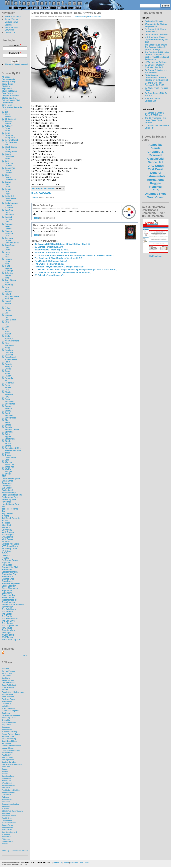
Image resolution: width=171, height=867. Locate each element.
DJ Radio (6, 373)
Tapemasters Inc (10, 600)
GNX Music (6, 676)
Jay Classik (7, 513)
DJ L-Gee (6, 308)
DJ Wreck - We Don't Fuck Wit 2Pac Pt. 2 (154, 66)
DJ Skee (6, 422)
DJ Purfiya (7, 366)
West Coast (155, 197)
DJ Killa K (6, 294)
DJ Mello (6, 336)
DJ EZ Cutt (7, 219)
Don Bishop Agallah (11, 478)
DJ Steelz (6, 441)
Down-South (6, 778)
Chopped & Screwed (155, 153)
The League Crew (10, 625)
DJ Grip (5, 247)
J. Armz (5, 516)
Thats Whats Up (43, 205)
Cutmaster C (8, 103)
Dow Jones (7, 483)
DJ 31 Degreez (9, 119)
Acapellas (155, 144)
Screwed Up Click (10, 567)
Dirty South (155, 165)
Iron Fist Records (10, 509)
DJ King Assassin (10, 296)
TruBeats (5, 797)
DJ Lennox (7, 315)
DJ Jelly (5, 278)
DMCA (87, 862)
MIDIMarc (6, 541)
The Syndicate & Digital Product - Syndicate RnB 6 (58, 258)
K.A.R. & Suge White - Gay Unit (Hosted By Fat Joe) (156, 39)
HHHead (5, 771)
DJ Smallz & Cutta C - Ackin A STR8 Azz (155, 114)
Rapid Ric (6, 562)
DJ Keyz (6, 289)
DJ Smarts (7, 427)
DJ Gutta (6, 250)
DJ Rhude (6, 392)
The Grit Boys (8, 621)
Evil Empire (7, 488)
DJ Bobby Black (9, 152)
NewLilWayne (7, 827)
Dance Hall (155, 162)
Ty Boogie (6, 632)
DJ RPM (5, 397)
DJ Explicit (7, 217)
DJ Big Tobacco (9, 142)
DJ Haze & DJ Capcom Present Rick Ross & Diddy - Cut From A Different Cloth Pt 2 (74, 255)
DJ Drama (6, 201)
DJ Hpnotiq (7, 259)
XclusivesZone (8, 776)
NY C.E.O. (6, 551)
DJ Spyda (6, 436)
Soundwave (7, 581)
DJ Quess (6, 369)
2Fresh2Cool (7, 783)
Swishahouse (8, 597)
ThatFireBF (6, 755)
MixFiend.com (155, 256)
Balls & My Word (8, 680)
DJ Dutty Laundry (10, 203)
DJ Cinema (7, 173)
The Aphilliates (9, 609)
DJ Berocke (7, 135)
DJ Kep (5, 287)
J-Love (5, 520)
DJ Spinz (6, 434)
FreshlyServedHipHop (11, 790)
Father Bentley (9, 492)
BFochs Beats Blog (9, 732)
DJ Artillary (7, 126)
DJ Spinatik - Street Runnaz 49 (49, 247)
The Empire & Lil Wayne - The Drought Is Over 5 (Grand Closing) (156, 47)
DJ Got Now (7, 238)
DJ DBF (5, 184)
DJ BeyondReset (10, 140)
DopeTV (5, 844)
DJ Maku (6, 331)
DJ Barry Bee (8, 138)
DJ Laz (5, 313)
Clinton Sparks (9, 98)
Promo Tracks (11, 19)
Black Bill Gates (9, 91)
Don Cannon (7, 481)
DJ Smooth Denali (10, 429)
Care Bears (7, 93)
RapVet (4, 769)
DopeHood (6, 767)
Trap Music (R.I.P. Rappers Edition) (51, 261)
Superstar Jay (8, 595)
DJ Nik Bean (8, 345)
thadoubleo (6, 837)
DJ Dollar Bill (8, 196)
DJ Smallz (6, 425)
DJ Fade (6, 222)
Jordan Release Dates (11, 734)
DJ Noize (6, 348)
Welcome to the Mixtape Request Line (156, 25)
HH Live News (7, 694)
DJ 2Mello (6, 117)
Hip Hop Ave (7, 673)
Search (8, 25)
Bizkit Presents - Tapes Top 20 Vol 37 (52, 250)
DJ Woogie (7, 471)
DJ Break (6, 154)
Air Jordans (6, 743)
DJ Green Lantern (10, 243)
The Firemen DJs (10, 618)
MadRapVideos (8, 760)
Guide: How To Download (156, 34)
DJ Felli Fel (7, 229)
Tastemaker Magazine (10, 711)
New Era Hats (7, 757)
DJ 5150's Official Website (12, 811)
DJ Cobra (6, 177)
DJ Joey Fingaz (9, 280)
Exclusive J (7, 490)
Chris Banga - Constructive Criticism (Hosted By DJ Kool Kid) (156, 77)
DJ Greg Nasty (9, 245)
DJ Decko (6, 189)
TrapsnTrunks (7, 841)
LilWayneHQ (7, 820)
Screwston (7, 569)
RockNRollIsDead (9, 685)
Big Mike (6, 86)
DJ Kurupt (6, 303)
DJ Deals (6, 187)
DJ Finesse (7, 231)
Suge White (7, 590)
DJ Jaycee (7, 268)
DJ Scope (6, 406)
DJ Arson (6, 124)
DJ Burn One (8, 156)
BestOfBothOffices (9, 741)
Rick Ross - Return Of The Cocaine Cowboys (56, 252)
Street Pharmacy (10, 588)
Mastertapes (8, 534)
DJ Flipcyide (7, 233)
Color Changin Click (11, 100)
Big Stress (7, 89)
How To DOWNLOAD (41, 193)
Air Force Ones (8, 736)
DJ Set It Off (7, 415)
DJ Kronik (6, 301)
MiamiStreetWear (9, 823)
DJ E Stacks (7, 208)
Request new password (16, 64)
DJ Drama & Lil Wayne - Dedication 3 (156, 30)
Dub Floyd (6, 485)
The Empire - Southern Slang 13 (49, 264)
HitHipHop (6, 813)
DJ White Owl (8, 464)
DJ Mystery (7, 338)
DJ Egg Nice (7, 210)
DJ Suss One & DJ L (11, 448)
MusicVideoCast (8, 708)
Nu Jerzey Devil (9, 548)
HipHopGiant (7, 729)
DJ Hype (6, 261)
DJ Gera (6, 236)
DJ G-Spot (6, 240)
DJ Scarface (8, 401)
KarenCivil (6, 802)
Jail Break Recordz (11, 518)
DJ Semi (6, 413)
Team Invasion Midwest (13, 604)
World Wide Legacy (11, 639)
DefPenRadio (7, 830)
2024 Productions (9, 816)
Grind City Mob (9, 499)
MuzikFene (6, 834)
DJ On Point (7, 355)
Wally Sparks (8, 635)
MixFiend (5, 669)
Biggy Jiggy (7, 84)
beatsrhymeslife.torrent (43, 189)
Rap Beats (6, 713)
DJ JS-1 (5, 282)
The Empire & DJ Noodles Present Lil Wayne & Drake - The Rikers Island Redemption (157, 56)
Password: (15, 53)
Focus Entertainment (12, 495)
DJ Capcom (7, 163)
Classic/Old (155, 158)
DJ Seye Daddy (9, 418)
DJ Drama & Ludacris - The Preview (155, 71)
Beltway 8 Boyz (9, 82)
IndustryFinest (7, 748)
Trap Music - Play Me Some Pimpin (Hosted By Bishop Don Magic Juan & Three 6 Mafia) (76, 269)
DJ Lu (4, 324)
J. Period (6, 523)
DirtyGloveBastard (9, 832)
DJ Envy (6, 212)
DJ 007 (5, 110)
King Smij (6, 525)
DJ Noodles (7, 350)
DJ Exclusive (8, 215)
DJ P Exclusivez (9, 359)
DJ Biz (5, 145)
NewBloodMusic (8, 792)
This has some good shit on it (51, 225)
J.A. (3, 511)
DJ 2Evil (6, 114)
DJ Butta (6, 159)
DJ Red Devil (8, 383)
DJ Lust (5, 327)
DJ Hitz (5, 257)
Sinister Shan (8, 579)
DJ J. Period (7, 273)
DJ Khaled (7, 292)
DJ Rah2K (6, 376)
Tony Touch (7, 628)
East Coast (155, 169)
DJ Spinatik (7, 432)
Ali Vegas (6, 77)
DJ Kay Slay (7, 285)
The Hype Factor (8, 699)
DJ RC (5, 380)
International (155, 179)
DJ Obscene (7, 352)
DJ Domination (9, 198)
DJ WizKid (6, 469)
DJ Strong (6, 446)
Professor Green (10, 560)
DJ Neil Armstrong (10, 341)
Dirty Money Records (12, 107)
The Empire (7, 616)
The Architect (8, 611)
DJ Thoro (6, 453)
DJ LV (4, 329)
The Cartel (7, 614)
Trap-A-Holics (8, 630)
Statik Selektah (9, 586)
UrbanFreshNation (9, 722)
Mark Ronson (8, 532)
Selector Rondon (10, 572)
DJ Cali (5, 161)
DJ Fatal (6, 226)
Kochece (6, 527)
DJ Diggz (6, 194)
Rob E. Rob (7, 565)
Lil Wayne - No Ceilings (155, 62)
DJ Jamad (6, 275)
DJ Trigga (6, 455)
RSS (81, 862)
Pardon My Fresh (9, 718)
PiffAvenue (6, 839)
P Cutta (5, 558)
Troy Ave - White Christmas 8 (152, 99)
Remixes (155, 186)
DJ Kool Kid (7, 299)
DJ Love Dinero (9, 320)
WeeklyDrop (7, 818)
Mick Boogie (7, 539)
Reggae (155, 183)
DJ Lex (5, 317)
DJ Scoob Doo (8, 404)
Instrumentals (80, 17)
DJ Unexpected (9, 457)
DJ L (4, 306)
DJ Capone (7, 166)
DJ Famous (7, 224)
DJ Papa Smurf (9, 357)
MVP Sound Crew (10, 546)
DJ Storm (6, 443)
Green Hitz (6, 720)
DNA (4, 476)
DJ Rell (5, 390)
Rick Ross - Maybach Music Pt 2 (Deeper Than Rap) (59, 267)
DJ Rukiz (6, 399)
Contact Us (10, 32)
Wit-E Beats (7, 637)
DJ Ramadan (8, 378)
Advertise (74, 862)
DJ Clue (5, 175)
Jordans (5, 774)
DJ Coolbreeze (9, 180)
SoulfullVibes (7, 799)
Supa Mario (7, 593)
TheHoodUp (6, 704)
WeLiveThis (6, 781)
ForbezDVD (6, 795)
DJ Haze (6, 252)
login (35, 197)
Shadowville (7, 701)
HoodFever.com (8, 697)
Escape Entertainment (11, 715)
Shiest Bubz (7, 576)
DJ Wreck (6, 474)
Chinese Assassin (10, 96)
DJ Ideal (5, 264)
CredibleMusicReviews (11, 750)
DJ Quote (6, 371)
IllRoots (5, 690)
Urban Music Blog (9, 739)
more (25, 655)
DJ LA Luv (7, 310)
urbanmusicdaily (8, 785)
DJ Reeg (6, 385)
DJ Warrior (7, 462)
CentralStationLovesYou (11, 746)
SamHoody (6, 806)
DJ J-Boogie (7, 271)
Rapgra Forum (7, 825)
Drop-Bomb (6, 725)
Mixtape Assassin (10, 544)
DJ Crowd (6, 182)
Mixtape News (11, 22)
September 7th (9, 574)
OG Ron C (6, 555)
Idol (3, 506)
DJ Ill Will (6, 266)
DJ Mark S (7, 334)
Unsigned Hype (155, 193)
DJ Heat (5, 254)
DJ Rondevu (7, 394)
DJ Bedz (6, 131)
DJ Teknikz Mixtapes (11, 450)
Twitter (66, 862)
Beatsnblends (8, 79)
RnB (155, 190)
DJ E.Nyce (7, 205)
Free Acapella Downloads (12, 764)
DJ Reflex (6, 387)
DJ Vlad (5, 460)
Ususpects (6, 727)
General (155, 172)
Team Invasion (8, 602)
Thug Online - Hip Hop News (13, 692)
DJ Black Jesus (9, 147)
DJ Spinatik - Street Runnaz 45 (49, 275)
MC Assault (7, 537)
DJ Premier (7, 364)
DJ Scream (7, 408)
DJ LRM (5, 322)
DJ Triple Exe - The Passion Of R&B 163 (154, 84)
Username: (15, 45)
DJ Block (6, 149)
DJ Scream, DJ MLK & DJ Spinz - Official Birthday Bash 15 (62, 244)
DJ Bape (6, 128)
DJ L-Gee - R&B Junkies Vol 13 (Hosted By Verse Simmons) (63, 272)
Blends (155, 148)
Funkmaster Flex (10, 497)
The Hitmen (7, 623)
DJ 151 (5, 112)
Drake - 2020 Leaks (154, 21)
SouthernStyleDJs (9, 762)
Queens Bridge (8, 687)
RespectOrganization (10, 804)
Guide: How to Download (11, 28)
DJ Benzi (6, 133)
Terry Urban (7, 607)
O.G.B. (5, 553)
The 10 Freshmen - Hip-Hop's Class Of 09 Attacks (156, 120)
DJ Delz (5, 191)
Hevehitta (6, 502)
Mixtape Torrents (13, 16)
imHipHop (6, 706)
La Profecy (7, 530)
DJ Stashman (8, 439)
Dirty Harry (7, 105)
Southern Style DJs (11, 583)
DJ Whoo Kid (8, 467)
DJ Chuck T (7, 170)
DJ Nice (5, 343)
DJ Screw (6, 411)
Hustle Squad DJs (10, 504)
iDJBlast (5, 809)
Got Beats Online (9, 683)
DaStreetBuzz (7, 753)
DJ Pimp (6, 362)
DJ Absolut (7, 121)
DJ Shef (5, 420)
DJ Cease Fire (8, 168)
